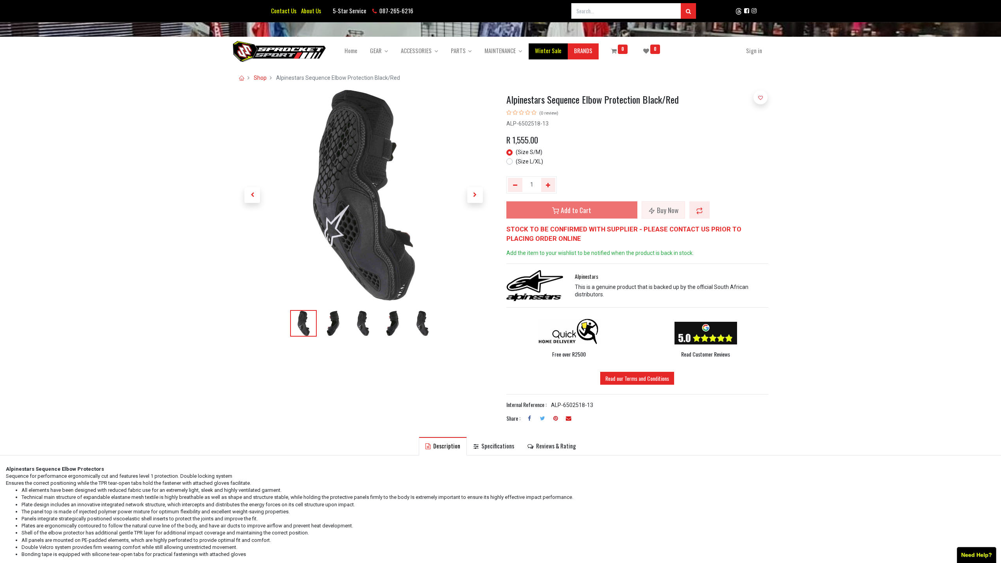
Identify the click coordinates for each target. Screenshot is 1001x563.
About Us (310, 10)
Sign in (754, 50)
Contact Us (283, 10)
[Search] (688, 11)
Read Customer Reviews (705, 354)
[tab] (443, 446)
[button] (252, 195)
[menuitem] (351, 50)
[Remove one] (515, 185)
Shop (260, 78)
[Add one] (548, 185)
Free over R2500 (569, 354)
